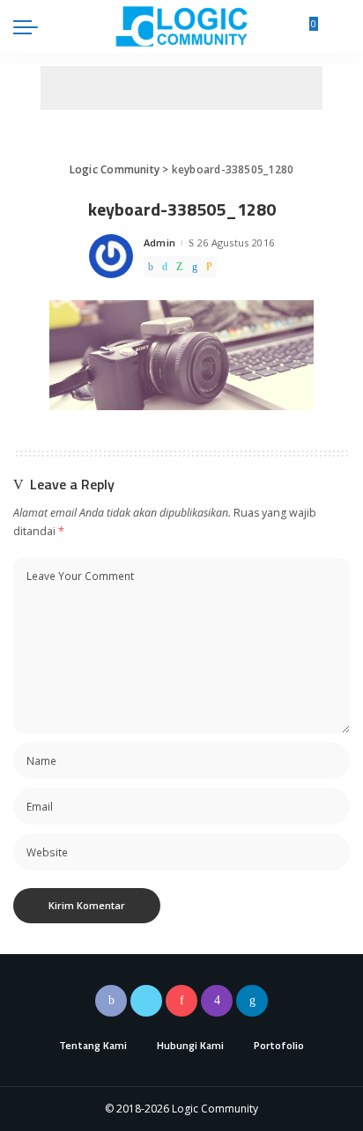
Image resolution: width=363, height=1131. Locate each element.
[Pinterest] (181, 1001)
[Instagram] (217, 1001)
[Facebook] (151, 266)
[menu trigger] (30, 26)
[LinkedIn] (252, 1001)
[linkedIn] (195, 266)
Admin (160, 242)
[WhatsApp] (179, 266)
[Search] (339, 26)
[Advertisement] (181, 88)
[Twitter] (165, 266)
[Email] (209, 266)
